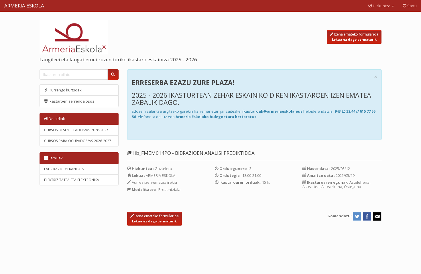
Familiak (55, 158)
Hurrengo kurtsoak (65, 90)
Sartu (411, 5)
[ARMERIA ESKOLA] (74, 36)
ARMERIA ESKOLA (24, 5)
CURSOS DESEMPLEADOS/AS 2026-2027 (76, 130)
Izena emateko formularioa (355, 37)
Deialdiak (56, 118)
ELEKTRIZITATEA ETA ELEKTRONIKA (71, 179)
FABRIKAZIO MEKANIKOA (64, 169)
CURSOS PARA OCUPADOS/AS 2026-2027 (77, 140)
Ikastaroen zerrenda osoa (71, 101)
